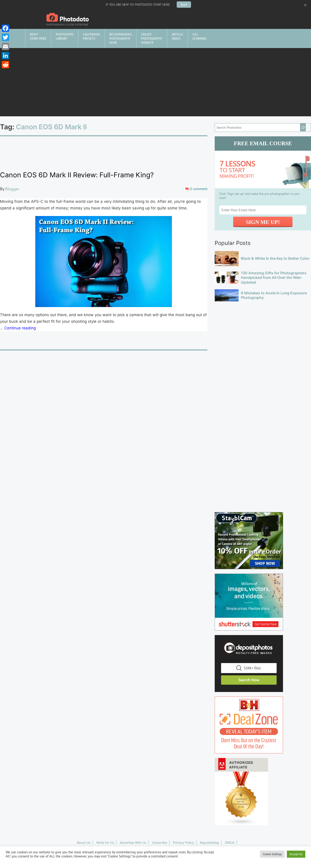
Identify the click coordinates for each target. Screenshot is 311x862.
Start (184, 5)
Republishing (209, 842)
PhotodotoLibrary (65, 36)
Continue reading (20, 328)
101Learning (199, 36)
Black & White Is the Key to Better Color (275, 258)
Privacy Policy (183, 842)
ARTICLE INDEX (177, 36)
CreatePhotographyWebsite (151, 38)
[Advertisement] (155, 82)
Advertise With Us (133, 842)
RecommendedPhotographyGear (120, 38)
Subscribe (159, 842)
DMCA (229, 842)
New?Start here (38, 36)
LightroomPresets (91, 36)
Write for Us (105, 842)
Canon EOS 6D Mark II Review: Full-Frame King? (77, 175)
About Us (83, 842)
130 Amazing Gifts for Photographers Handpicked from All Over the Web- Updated (273, 278)
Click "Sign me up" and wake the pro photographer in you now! (259, 196)
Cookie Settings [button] (272, 854)
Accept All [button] (296, 854)
